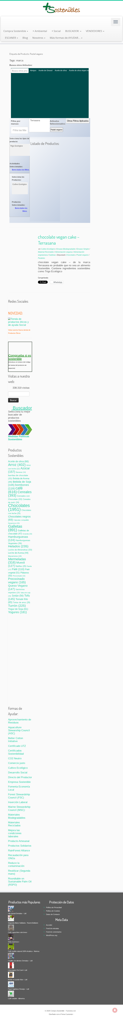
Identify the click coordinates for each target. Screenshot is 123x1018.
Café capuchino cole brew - (18, 932)
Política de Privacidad (54, 907)
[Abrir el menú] (115, 22)
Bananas (21, 472)
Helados (18, 546)
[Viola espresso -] (11, 937)
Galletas (52, 255)
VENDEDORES (94, 31)
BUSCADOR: (72, 31)
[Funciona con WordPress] (77, 1010)
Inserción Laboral (17, 802)
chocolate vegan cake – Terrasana (58, 240)
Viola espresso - (14, 942)
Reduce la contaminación (16, 864)
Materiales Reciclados (14, 824)
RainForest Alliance (19, 850)
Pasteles (41, 258)
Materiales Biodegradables (16, 816)
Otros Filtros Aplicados (77, 120)
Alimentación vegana (64, 252)
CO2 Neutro (14, 758)
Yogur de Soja (18, 609)
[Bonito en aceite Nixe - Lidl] (11, 975)
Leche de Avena (18, 553)
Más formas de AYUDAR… (65, 37)
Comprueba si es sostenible (19, 357)
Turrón (17, 605)
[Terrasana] (40, 120)
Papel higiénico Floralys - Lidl (18, 989)
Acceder (49, 925)
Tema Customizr (67, 1014)
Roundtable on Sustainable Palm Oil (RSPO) (20, 881)
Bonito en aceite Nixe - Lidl (17, 980)
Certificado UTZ (17, 746)
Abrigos (33, 70)
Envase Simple (83, 249)
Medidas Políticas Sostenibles (18, 438)
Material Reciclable (46, 252)
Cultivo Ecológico (48, 249)
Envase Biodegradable (66, 249)
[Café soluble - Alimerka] (11, 993)
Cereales (20, 493)
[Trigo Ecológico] (20, 145)
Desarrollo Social (17, 772)
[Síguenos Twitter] (10, 307)
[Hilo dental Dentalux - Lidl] (11, 908)
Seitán (18, 595)
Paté (18, 569)
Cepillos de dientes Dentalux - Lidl (20, 961)
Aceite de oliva (61, 70)
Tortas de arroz (21, 602)
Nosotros (38, 37)
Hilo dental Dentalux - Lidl (17, 913)
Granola (27, 534)
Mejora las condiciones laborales (14, 833)
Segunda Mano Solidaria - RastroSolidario (23, 923)
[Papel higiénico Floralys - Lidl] (11, 984)
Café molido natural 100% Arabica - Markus (23, 951)
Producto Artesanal (18, 841)
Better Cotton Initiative (15, 740)
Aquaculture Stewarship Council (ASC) (19, 730)
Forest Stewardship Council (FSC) (19, 796)
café (15, 490)
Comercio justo (16, 763)
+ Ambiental (40, 31)
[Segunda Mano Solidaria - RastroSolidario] (11, 918)
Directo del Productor (20, 777)
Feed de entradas (52, 928)
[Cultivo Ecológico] (20, 184)
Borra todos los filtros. (21, 170)
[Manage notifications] (114, 1010)
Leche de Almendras (20, 550)
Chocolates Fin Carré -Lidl (17, 970)
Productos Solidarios (19, 845)
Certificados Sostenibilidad (16, 752)
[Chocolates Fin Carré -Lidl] (11, 965)
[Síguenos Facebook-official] (14, 307)
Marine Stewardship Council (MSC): (19, 808)
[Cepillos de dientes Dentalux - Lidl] (11, 956)
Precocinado (19, 576)
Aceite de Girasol (45, 70)
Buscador (22, 407)
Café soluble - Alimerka (16, 998)
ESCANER (10, 37)
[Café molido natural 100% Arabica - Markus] (11, 946)
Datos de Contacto (53, 914)
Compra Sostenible (15, 31)
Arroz (17, 465)
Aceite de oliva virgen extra (80, 70)
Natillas (21, 566)
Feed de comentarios (54, 932)
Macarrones (15, 556)
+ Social (56, 31)
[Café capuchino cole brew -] (11, 927)
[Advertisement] (50, 96)
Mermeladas (17, 560)
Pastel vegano (56, 129)
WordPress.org (51, 935)
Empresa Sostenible (19, 782)
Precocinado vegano (17, 580)
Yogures (17, 612)
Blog (25, 37)
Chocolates (71, 255)
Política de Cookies (53, 911)
